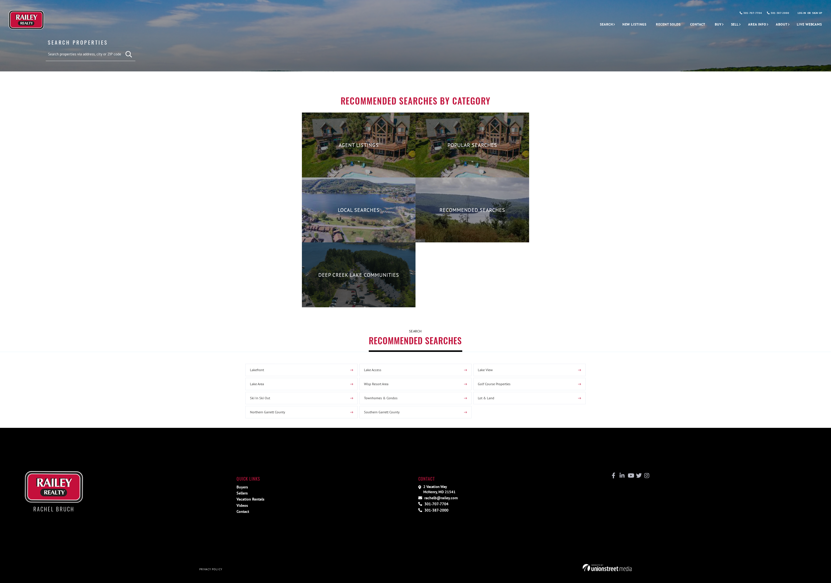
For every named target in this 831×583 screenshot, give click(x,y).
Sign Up (817, 12)
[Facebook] (613, 475)
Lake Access (372, 370)
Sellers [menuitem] (242, 493)
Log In (802, 12)
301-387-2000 (779, 12)
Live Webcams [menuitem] (809, 24)
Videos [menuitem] (242, 505)
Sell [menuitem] (735, 24)
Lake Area (257, 384)
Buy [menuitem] (718, 24)
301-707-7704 (752, 12)
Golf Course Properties (494, 384)
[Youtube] (630, 475)
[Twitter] (638, 475)
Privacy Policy (210, 569)
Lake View (485, 370)
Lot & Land (486, 398)
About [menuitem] (781, 24)
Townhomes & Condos (381, 398)
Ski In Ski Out (260, 398)
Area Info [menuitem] (757, 24)
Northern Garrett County (267, 412)
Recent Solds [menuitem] (668, 24)
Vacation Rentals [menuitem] (250, 499)
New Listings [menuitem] (634, 24)
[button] (129, 54)
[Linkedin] (622, 475)
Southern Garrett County (381, 412)
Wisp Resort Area (376, 384)
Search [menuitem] (606, 24)
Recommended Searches (415, 340)
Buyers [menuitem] (242, 487)
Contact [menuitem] (697, 24)
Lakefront (257, 370)
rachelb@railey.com (440, 497)
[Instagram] (646, 475)
